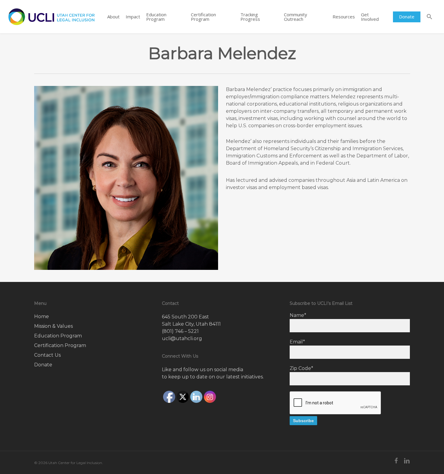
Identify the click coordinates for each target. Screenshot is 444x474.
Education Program (58, 336)
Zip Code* (301, 368)
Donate (43, 365)
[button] (429, 17)
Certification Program (60, 345)
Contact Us (47, 355)
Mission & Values (53, 326)
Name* (298, 315)
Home (41, 316)
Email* (297, 342)
